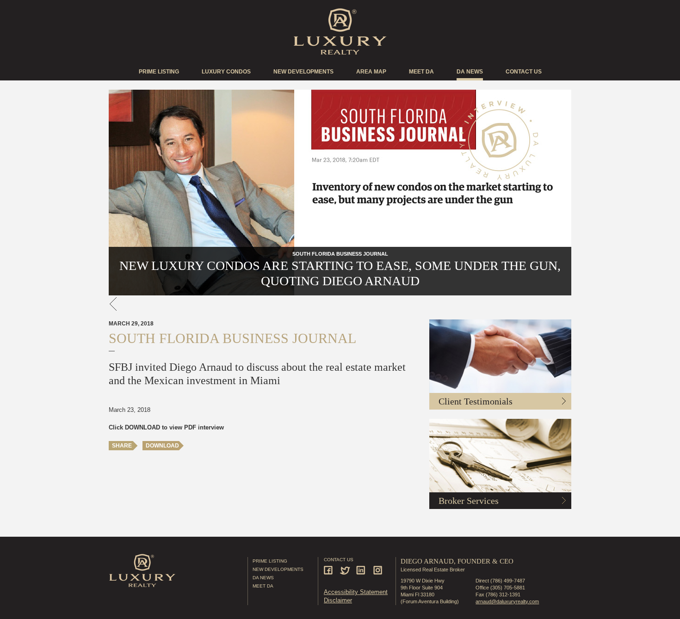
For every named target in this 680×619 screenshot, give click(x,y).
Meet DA (421, 71)
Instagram (378, 570)
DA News (263, 577)
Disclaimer (338, 600)
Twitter (346, 570)
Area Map (371, 71)
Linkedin (362, 570)
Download (162, 445)
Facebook (329, 570)
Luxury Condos (226, 71)
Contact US (524, 71)
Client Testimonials (476, 401)
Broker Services (469, 501)
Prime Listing (159, 71)
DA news (470, 71)
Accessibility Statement (356, 591)
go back (113, 304)
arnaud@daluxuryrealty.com (507, 601)
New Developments (303, 71)
